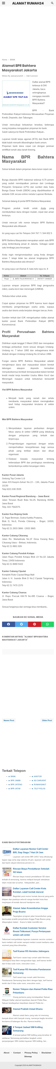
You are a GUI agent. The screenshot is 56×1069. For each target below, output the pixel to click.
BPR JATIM (15, 788)
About (6, 1053)
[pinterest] (34, 624)
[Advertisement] (28, 32)
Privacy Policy (31, 1053)
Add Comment (32, 76)
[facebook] (8, 624)
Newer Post (9, 720)
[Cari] (52, 3)
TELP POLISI (39, 788)
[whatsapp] (47, 624)
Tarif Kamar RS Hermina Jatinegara (31, 951)
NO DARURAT (40, 780)
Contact (17, 1053)
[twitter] (21, 624)
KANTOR (38, 776)
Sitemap (28, 1056)
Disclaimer (46, 1053)
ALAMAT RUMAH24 (28, 3)
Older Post (47, 720)
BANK (13, 776)
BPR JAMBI (16, 780)
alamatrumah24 (17, 76)
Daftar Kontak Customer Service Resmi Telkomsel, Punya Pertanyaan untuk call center (32, 931)
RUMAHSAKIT (40, 784)
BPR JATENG (16, 784)
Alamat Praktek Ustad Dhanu (28, 1009)
